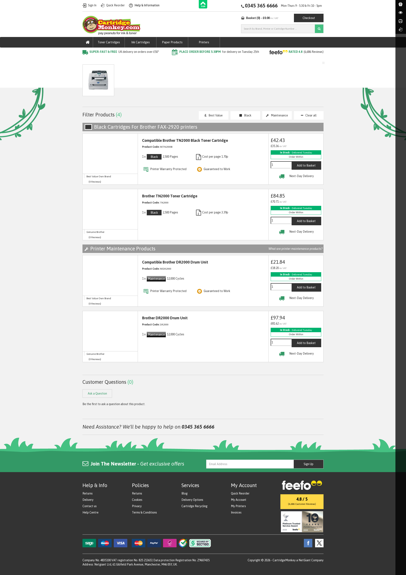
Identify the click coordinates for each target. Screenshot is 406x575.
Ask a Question (172, 82)
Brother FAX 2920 (156, 60)
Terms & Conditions (144, 512)
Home (87, 60)
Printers (204, 42)
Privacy (137, 506)
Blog (184, 493)
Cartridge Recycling (194, 506)
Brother (132, 60)
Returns (87, 493)
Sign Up (308, 464)
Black (247, 115)
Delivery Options (192, 499)
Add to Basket (306, 165)
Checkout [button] (309, 18)
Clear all (311, 115)
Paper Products (172, 42)
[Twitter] (318, 543)
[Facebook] (307, 543)
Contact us (89, 506)
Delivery (87, 499)
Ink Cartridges (140, 42)
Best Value (215, 115)
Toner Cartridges (109, 42)
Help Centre (90, 512)
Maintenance (279, 115)
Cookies (137, 499)
